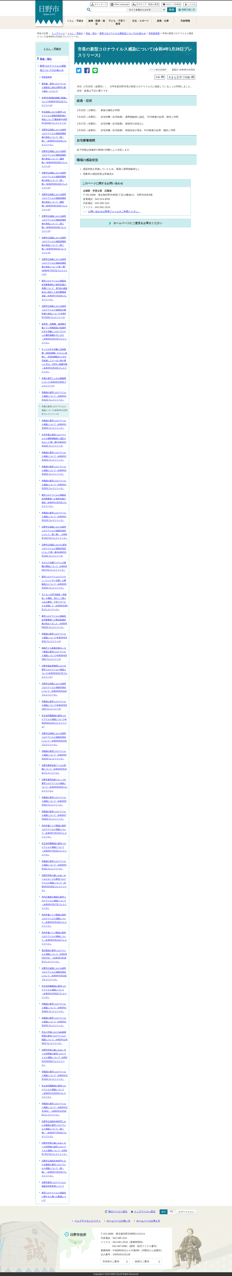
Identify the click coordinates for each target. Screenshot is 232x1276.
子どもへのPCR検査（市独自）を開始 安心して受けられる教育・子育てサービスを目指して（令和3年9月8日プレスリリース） (55, 602)
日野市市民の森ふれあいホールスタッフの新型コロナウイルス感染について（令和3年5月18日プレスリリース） (54, 883)
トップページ (58, 33)
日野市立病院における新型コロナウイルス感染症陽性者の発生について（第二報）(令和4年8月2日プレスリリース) (54, 245)
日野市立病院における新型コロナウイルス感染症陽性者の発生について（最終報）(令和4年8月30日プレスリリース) (54, 158)
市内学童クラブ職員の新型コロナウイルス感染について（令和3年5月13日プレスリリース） (54, 920)
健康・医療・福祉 (96, 22)
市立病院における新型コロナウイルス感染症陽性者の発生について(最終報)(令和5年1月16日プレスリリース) (54, 117)
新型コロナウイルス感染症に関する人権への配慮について (54, 1196)
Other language (121, 4)
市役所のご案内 (111, 1261)
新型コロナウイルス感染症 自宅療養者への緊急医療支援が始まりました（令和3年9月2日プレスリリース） (54, 621)
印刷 (158, 77)
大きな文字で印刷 (179, 77)
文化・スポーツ (140, 21)
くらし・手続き (75, 33)
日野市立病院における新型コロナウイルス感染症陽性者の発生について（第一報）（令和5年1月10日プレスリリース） (54, 137)
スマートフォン (186, 1211)
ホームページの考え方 (148, 1221)
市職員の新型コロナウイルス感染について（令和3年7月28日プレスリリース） (54, 815)
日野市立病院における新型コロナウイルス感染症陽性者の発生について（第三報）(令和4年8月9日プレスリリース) (54, 223)
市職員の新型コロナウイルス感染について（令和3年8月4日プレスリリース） (54, 801)
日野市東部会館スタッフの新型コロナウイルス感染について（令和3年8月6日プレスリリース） (55, 785)
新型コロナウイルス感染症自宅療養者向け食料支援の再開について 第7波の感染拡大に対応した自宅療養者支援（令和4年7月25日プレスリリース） (54, 290)
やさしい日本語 (173, 4)
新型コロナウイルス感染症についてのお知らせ (123, 33)
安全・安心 (91, 33)
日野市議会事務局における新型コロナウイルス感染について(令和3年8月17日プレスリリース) (54, 671)
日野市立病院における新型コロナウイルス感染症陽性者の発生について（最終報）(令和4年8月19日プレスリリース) (54, 202)
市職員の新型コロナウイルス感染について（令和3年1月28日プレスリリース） (54, 1008)
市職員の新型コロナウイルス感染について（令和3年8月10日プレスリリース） (54, 755)
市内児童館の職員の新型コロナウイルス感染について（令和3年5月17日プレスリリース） (54, 902)
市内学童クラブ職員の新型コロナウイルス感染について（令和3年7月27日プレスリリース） (54, 831)
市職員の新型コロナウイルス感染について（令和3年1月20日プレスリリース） (54, 1022)
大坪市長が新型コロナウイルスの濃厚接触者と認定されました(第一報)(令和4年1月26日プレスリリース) (54, 440)
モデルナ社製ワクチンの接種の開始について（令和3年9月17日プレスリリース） (54, 566)
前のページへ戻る (117, 1211)
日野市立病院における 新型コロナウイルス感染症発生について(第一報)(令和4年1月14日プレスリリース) (54, 550)
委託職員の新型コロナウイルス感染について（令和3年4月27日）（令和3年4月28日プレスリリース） (54, 956)
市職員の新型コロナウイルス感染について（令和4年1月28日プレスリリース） (54, 424)
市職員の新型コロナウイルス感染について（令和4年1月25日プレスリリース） (54, 484)
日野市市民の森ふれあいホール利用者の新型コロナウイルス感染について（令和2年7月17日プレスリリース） (55, 1148)
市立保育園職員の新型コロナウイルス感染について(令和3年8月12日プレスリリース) (54, 721)
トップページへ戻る (144, 1211)
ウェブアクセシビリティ (88, 1221)
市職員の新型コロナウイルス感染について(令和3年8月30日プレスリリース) (54, 638)
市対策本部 (154, 33)
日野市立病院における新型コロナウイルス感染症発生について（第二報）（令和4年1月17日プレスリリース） (55, 532)
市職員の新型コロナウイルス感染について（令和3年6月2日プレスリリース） (54, 865)
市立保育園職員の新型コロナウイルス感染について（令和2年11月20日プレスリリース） (54, 1091)
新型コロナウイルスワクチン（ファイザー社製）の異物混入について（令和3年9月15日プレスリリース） (54, 582)
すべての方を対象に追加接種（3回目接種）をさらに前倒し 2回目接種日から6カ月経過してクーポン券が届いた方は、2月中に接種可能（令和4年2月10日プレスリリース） (54, 360)
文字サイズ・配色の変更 (147, 4)
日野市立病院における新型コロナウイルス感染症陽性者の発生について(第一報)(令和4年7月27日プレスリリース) (54, 266)
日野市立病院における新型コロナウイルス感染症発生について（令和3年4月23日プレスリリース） (54, 974)
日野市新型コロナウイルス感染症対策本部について (54, 1184)
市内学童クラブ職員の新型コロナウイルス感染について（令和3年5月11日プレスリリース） (54, 938)
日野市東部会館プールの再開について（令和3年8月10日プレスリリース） (54, 769)
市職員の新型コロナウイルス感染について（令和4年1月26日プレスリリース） (54, 456)
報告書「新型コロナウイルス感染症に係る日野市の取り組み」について (54, 87)
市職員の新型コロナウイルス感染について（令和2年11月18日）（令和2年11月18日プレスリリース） (55, 1109)
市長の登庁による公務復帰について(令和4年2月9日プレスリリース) (54, 382)
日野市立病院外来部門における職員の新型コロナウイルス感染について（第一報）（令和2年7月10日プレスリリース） (54, 1168)
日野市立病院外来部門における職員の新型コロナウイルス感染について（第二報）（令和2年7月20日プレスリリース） (54, 1129)
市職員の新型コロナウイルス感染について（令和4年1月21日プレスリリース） (54, 517)
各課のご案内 (142, 1261)
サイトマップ (101, 4)
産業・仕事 (163, 21)
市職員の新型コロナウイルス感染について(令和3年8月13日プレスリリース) (54, 705)
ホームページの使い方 (118, 1221)
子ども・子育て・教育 (118, 22)
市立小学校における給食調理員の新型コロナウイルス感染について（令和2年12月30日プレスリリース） (55, 1038)
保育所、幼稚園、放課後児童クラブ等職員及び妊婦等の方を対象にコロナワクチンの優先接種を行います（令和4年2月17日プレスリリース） (54, 333)
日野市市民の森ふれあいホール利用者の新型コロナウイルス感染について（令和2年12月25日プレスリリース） (54, 1057)
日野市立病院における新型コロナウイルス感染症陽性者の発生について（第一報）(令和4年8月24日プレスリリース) (54, 180)
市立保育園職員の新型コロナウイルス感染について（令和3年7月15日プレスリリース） (54, 849)
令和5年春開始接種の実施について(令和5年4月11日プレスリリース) (54, 101)
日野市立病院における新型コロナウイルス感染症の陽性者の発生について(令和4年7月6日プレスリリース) (54, 312)
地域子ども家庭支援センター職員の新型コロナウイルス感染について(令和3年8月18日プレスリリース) (54, 653)
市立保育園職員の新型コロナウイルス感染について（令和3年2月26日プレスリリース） (54, 992)
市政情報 (185, 21)
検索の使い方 (188, 9)
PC (171, 1211)
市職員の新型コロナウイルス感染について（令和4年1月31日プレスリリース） (54, 396)
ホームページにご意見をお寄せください (137, 222)
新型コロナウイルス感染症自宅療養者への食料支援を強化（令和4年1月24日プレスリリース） (54, 500)
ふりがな (192, 4)
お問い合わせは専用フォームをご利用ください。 (114, 211)
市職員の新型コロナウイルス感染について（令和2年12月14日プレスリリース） (55, 1075)
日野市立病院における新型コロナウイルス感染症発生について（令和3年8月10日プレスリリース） (54, 739)
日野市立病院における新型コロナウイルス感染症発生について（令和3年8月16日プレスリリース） (54, 689)
